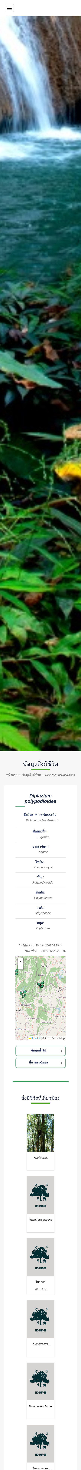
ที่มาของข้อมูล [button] (38, 1062)
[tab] (41, 1051)
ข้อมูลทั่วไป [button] (38, 1050)
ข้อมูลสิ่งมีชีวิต (31, 774)
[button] (15, 972)
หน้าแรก (12, 774)
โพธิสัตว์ (40, 1281)
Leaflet (35, 1038)
